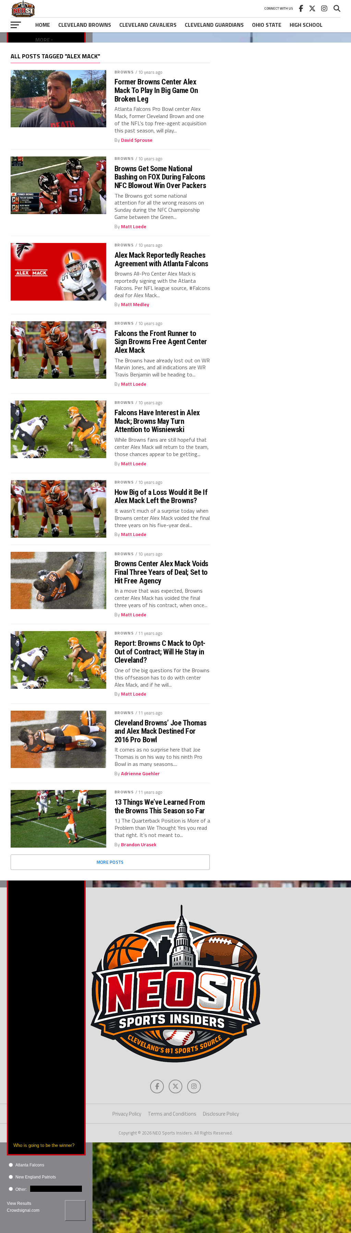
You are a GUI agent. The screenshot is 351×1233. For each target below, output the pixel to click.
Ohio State (266, 25)
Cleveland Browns (84, 25)
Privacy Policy (126, 1114)
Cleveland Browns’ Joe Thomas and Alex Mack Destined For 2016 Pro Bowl (160, 731)
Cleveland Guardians (214, 25)
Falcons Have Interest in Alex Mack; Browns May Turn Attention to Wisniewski (157, 421)
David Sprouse (137, 140)
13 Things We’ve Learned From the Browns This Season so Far (159, 806)
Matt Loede (133, 226)
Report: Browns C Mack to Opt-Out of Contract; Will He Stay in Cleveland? (159, 651)
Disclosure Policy (221, 1114)
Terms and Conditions (172, 1114)
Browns (124, 72)
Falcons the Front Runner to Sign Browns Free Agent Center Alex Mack (160, 341)
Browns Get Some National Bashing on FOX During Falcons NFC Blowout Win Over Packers (160, 177)
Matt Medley (135, 304)
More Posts (110, 862)
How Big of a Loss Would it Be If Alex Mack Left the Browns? (161, 496)
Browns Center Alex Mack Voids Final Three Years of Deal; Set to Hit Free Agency (161, 572)
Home (42, 25)
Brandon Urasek (138, 844)
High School (306, 25)
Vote (75, 1210)
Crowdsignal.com (23, 1210)
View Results (19, 1203)
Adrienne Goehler (140, 773)
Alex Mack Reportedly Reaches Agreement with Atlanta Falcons (161, 259)
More (42, 40)
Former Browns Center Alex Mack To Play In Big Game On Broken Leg (156, 90)
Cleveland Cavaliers (148, 25)
